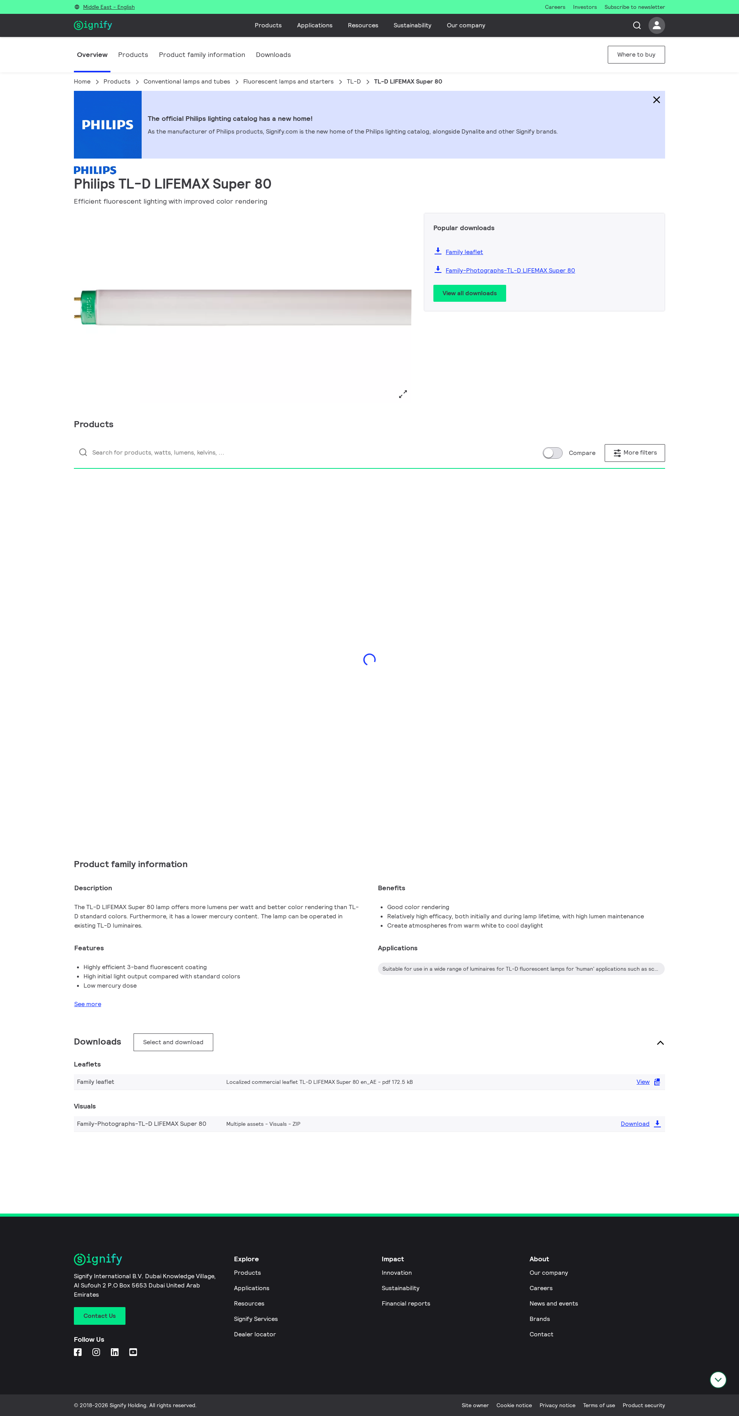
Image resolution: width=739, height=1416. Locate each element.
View (643, 1082)
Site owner (475, 1405)
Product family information (202, 54)
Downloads (273, 54)
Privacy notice (557, 1405)
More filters (639, 452)
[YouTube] (134, 1352)
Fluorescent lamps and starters (288, 81)
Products (268, 25)
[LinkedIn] (115, 1352)
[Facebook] (78, 1352)
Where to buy (636, 54)
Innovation (397, 1273)
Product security (644, 1405)
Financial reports (406, 1303)
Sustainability (412, 25)
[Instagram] (97, 1352)
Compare (582, 453)
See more (87, 1004)
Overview (92, 54)
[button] (82, 307)
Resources (363, 25)
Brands (540, 1319)
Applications (315, 25)
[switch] (553, 453)
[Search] (637, 25)
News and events (554, 1303)
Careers (541, 1288)
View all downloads (470, 293)
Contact (541, 1334)
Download (635, 1124)
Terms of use (599, 1405)
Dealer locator (255, 1334)
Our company (466, 25)
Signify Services (256, 1319)
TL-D (354, 81)
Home (82, 81)
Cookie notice (514, 1405)
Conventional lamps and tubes (187, 81)
